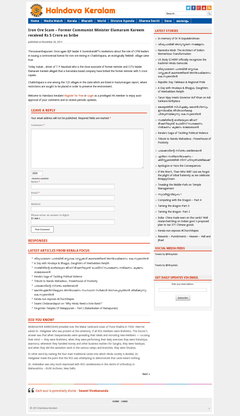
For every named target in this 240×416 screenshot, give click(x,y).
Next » (146, 374)
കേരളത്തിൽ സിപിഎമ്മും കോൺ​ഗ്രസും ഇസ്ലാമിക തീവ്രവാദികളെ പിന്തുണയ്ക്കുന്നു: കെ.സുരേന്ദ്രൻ (183, 110)
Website (35, 204)
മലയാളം (182, 20)
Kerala (72, 20)
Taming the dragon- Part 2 (174, 211)
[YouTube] (204, 9)
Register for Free (73, 95)
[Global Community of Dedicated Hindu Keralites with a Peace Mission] (72, 17)
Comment (38, 125)
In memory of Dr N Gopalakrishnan (179, 38)
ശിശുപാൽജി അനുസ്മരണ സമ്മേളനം (181, 44)
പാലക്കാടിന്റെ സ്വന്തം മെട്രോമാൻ (56, 285)
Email (35, 193)
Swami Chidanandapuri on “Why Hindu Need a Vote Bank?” (68, 303)
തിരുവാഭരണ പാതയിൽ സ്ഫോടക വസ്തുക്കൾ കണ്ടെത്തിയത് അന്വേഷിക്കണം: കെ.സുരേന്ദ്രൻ (91, 258)
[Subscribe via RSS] (209, 9)
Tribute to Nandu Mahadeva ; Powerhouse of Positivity (66, 281)
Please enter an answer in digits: (50, 215)
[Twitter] (188, 9)
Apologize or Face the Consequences (179, 165)
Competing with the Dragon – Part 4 (179, 200)
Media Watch (53, 20)
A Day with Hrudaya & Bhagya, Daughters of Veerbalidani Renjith (71, 263)
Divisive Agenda (122, 20)
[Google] (198, 9)
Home (35, 20)
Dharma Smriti (149, 20)
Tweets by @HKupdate (166, 254)
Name (35, 182)
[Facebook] (193, 9)
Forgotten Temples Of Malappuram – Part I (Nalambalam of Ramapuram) (76, 308)
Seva (168, 20)
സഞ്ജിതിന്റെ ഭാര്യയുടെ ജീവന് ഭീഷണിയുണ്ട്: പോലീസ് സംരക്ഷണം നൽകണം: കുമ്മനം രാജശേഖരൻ (180, 123)
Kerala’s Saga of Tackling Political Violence (58, 276)
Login (90, 95)
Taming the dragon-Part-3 (173, 205)
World (101, 20)
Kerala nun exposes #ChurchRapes (54, 299)
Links (124, 401)
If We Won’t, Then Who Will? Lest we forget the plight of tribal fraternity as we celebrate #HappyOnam (184, 175)
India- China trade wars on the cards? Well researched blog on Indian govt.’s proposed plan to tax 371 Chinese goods (183, 221)
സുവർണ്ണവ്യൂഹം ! (169, 194)
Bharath (87, 20)
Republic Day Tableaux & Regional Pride (181, 82)
